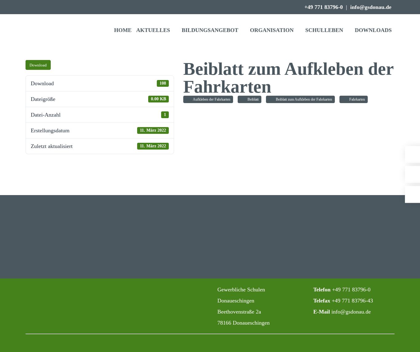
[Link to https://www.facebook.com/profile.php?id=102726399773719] (161, 290)
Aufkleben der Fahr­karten (210, 99)
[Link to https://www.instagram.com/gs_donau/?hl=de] (148, 290)
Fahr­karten (356, 99)
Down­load (38, 65)
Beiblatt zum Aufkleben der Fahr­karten (303, 99)
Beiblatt (252, 99)
